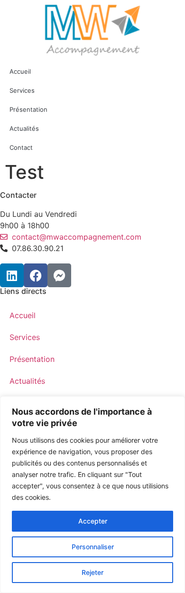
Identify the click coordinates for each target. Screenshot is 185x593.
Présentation (28, 109)
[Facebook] (35, 275)
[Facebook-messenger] (59, 275)
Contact (21, 147)
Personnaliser (93, 547)
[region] (92, 494)
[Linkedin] (12, 275)
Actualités (24, 128)
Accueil (20, 71)
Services (22, 90)
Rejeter (92, 572)
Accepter (92, 521)
